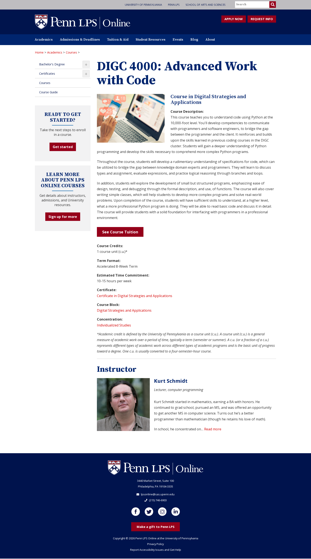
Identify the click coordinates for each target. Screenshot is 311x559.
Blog (194, 39)
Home (39, 52)
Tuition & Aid (117, 39)
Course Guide (48, 92)
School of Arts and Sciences (205, 5)
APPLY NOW (233, 19)
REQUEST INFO (262, 19)
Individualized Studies (114, 325)
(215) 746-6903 (158, 500)
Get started (63, 147)
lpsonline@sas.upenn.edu (158, 494)
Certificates (63, 73)
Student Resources (150, 39)
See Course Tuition (120, 231)
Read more (212, 429)
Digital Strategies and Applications (124, 310)
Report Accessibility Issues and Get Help (155, 550)
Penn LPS (174, 5)
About (210, 39)
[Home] (82, 21)
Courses (71, 52)
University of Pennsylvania (143, 5)
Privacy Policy (155, 544)
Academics (44, 39)
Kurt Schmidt (170, 380)
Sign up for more (62, 216)
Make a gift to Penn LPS (156, 527)
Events (178, 39)
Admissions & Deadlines (80, 39)
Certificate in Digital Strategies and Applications (134, 295)
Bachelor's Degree (63, 64)
